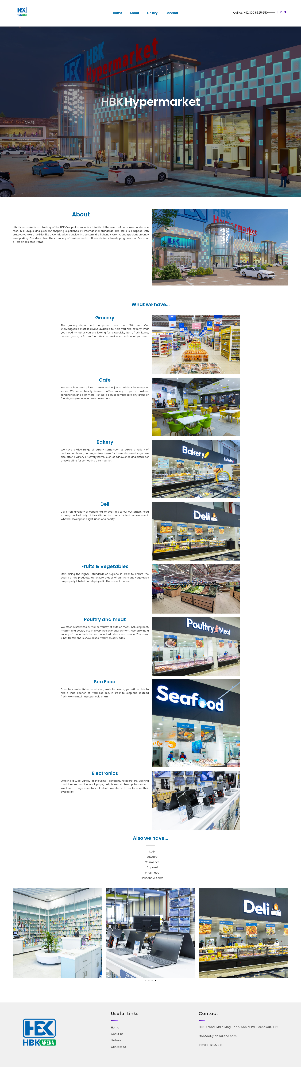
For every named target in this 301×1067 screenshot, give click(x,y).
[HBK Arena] (21, 12)
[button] (17, 933)
